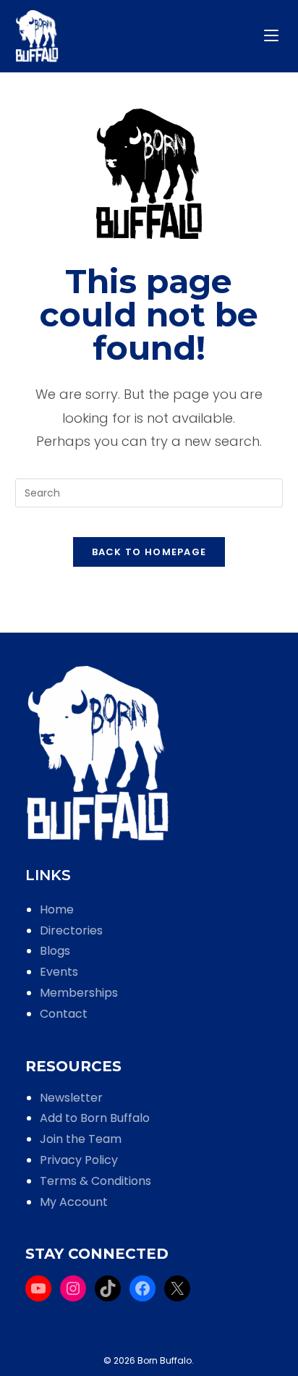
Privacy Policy (79, 1160)
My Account (74, 1202)
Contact (64, 1013)
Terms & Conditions (95, 1181)
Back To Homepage (149, 552)
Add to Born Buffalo (95, 1118)
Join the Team (81, 1139)
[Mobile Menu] (273, 36)
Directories (71, 930)
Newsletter (71, 1097)
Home (57, 909)
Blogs (55, 950)
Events (59, 971)
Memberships (79, 992)
